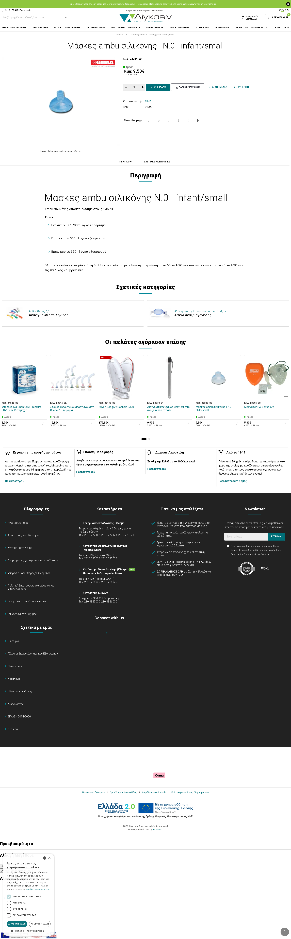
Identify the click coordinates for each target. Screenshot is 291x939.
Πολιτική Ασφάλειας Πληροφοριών (190, 792)
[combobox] (44, 858)
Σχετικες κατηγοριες (157, 162)
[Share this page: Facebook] (149, 120)
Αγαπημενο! (219, 87)
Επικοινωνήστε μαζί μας (22, 614)
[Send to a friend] (198, 120)
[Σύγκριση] (42, 395)
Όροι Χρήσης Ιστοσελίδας (123, 792)
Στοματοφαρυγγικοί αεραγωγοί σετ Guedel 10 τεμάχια (72, 408)
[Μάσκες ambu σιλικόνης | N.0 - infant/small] (61, 101)
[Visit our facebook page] (104, 632)
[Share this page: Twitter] (158, 120)
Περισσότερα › (14, 481)
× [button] (49, 858)
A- (2, 866)
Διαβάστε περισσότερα (38, 889)
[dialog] (28, 895)
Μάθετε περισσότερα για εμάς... (189, 526)
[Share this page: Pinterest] (168, 120)
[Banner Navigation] (286, 396)
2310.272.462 (12, 10)
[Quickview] (42, 380)
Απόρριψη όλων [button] (40, 924)
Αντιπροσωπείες (18, 522)
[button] (144, 439)
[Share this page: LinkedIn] (178, 120)
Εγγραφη (276, 536)
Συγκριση (243, 87)
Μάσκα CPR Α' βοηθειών (259, 407)
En (288, 10)
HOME (120, 34)
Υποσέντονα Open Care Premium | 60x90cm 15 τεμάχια (22, 408)
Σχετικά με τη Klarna (20, 547)
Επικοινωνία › (26, 10)
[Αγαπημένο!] (42, 388)
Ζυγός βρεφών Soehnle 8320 (116, 407)
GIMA (148, 101)
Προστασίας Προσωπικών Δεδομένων (251, 554)
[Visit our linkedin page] (114, 632)
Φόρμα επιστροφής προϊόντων (27, 601)
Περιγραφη (125, 162)
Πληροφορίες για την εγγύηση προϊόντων (33, 560)
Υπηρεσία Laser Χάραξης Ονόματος (29, 573)
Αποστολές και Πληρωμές (24, 535)
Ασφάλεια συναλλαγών (154, 792)
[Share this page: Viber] (188, 120)
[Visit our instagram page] (109, 632)
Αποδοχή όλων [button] (17, 924)
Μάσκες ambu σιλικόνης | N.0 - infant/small (152, 34)
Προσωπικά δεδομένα (93, 792)
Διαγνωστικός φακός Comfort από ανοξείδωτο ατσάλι (168, 408)
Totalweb (157, 829)
